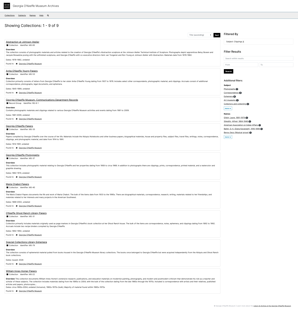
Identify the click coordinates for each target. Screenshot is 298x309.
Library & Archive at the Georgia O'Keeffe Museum (272, 306)
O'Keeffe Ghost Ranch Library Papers (26, 213)
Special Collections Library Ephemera (26, 242)
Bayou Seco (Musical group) (237, 132)
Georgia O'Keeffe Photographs (22, 155)
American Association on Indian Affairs (242, 125)
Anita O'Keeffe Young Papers (22, 70)
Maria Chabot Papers (17, 184)
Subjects (22, 15)
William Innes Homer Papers (21, 271)
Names (33, 15)
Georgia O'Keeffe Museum (30, 63)
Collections (10, 15)
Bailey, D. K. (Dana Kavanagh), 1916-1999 (243, 129)
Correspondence (232, 92)
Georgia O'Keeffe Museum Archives (36, 6)
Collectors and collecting (236, 104)
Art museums (231, 100)
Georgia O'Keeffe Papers (19, 126)
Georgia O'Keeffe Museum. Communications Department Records (42, 99)
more (227, 108)
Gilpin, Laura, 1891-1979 (235, 117)
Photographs (230, 89)
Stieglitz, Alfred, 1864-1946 (237, 121)
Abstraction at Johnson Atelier (22, 42)
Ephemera (229, 96)
